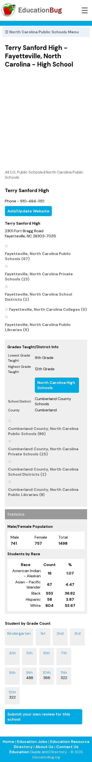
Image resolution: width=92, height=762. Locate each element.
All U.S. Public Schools (24, 172)
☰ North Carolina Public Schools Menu (42, 32)
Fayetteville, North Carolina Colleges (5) (48, 309)
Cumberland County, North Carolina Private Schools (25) (43, 451)
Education (19, 751)
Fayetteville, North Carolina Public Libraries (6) (38, 327)
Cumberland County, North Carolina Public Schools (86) (43, 431)
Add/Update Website (28, 211)
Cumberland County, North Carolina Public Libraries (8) (43, 492)
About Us (44, 746)
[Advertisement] (46, 119)
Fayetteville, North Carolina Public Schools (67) (38, 256)
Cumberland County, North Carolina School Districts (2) (43, 472)
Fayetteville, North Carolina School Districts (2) (38, 297)
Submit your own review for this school (38, 717)
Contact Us (67, 746)
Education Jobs (32, 741)
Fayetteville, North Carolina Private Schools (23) (39, 276)
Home (8, 741)
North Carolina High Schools (56, 385)
